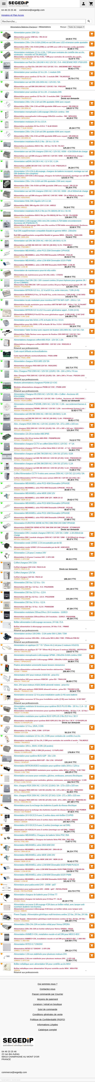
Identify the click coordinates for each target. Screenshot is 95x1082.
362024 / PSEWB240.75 (23, 227)
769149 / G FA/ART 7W (23, 307)
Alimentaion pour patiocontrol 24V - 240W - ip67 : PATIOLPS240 (40, 889)
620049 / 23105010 (21, 921)
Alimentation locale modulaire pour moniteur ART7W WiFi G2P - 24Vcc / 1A (47, 300)
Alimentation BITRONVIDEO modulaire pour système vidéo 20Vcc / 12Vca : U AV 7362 (49, 770)
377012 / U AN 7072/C (22, 782)
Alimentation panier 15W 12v (26, 32)
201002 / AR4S (20, 178)
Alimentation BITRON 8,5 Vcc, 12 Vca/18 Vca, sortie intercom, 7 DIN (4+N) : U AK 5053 (49, 295)
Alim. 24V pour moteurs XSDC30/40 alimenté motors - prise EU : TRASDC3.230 (46, 689)
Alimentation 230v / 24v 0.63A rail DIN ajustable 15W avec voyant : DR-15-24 (46, 186)
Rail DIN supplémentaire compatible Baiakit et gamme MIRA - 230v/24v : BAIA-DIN (48, 235)
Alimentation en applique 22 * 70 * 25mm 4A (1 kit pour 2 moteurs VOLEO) (46, 645)
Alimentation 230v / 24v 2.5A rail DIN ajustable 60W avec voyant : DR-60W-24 (46, 136)
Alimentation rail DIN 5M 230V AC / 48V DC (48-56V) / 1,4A (40, 414)
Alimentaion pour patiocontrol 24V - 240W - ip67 (35, 885)
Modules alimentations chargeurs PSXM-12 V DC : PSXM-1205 (40, 387)
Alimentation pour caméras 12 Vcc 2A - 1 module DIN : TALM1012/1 (42, 77)
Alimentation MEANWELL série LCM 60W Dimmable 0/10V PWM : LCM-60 (44, 879)
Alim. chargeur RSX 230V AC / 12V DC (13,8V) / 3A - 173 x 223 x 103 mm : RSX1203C (48, 790)
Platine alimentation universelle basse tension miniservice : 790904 (42, 669)
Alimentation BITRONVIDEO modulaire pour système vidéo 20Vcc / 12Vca (46, 766)
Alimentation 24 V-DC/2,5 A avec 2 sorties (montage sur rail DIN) (42, 825)
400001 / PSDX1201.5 (22, 168)
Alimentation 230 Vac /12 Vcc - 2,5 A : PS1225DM (34, 597)
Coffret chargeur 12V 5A (24, 573)
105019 (17, 970)
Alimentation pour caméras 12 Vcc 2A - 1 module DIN (37, 72)
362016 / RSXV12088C (23, 401)
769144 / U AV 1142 (21, 316)
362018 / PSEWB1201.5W (24, 410)
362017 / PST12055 (22, 336)
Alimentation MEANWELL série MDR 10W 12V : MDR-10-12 (38, 498)
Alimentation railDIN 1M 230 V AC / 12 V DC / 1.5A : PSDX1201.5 (40, 166)
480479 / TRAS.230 (21, 681)
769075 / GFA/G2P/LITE (23, 326)
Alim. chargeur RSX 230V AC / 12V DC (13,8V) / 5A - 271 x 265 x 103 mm (46, 424)
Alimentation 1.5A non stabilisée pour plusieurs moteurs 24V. (40, 954)
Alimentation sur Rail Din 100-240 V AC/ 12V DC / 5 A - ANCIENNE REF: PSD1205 (50, 62)
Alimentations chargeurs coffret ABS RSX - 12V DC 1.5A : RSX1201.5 (42, 344)
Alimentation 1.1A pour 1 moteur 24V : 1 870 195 (34, 557)
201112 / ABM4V (20, 911)
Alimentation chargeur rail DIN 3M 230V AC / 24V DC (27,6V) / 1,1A (43, 464)
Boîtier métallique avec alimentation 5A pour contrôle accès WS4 (42, 964)
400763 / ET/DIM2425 (22, 529)
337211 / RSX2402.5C (22, 802)
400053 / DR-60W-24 (22, 138)
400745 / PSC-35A (21, 842)
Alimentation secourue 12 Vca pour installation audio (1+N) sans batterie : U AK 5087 (49, 699)
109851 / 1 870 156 (21, 951)
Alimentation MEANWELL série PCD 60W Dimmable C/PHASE (42, 503)
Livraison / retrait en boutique (47, 1004)
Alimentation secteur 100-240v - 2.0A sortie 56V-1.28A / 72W (40, 634)
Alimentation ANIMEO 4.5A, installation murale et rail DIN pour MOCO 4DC (47, 934)
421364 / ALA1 (19, 901)
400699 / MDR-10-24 (22, 861)
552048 (17, 640)
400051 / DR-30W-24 (22, 108)
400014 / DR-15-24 (21, 188)
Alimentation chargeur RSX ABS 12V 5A (31, 361)
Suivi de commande (47, 1009)
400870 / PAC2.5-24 (22, 569)
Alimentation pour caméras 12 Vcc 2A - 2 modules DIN (37, 92)
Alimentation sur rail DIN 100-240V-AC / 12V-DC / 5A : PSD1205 (40, 86)
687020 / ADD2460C (22, 197)
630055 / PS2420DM (22, 619)
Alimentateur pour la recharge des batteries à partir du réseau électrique (45, 805)
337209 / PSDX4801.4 (22, 420)
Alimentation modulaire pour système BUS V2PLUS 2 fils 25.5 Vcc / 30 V (46, 716)
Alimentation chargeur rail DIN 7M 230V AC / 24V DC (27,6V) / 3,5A (43, 454)
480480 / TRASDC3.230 (23, 691)
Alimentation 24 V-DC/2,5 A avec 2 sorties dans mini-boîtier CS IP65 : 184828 (46, 820)
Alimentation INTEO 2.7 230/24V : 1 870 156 (32, 949)
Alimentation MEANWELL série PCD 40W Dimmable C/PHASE (42, 483)
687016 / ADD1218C (22, 539)
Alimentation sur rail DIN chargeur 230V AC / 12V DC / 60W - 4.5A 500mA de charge (51, 151)
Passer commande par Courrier (47, 994)
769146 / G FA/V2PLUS (23, 723)
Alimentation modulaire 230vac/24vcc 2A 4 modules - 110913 (40, 612)
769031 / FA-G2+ (20, 148)
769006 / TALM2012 (22, 742)
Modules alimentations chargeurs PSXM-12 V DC (35, 383)
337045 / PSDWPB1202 (23, 440)
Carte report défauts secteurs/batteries (30, 351)
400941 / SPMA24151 (22, 661)
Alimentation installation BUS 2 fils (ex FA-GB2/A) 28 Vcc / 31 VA (42, 211)
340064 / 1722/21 (21, 277)
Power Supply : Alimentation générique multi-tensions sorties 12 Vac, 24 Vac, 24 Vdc (51, 914)
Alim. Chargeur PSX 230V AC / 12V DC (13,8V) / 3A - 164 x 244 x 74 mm (46, 371)
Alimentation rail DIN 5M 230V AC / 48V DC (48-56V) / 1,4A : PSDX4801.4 (43, 418)
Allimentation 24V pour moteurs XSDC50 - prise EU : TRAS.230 (40, 679)
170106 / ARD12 (20, 207)
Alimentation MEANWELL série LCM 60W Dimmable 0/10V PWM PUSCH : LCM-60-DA (49, 869)
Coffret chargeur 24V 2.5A (25, 563)
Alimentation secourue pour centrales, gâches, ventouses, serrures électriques (48, 776)
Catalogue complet (47, 1029)
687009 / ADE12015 (22, 549)
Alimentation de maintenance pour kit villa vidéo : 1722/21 (38, 275)
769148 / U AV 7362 (21, 772)
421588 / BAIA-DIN (21, 237)
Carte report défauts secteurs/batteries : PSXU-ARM (35, 356)
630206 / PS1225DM (22, 599)
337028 (17, 378)
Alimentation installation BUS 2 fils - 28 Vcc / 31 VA (36, 142)
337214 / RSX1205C (22, 368)
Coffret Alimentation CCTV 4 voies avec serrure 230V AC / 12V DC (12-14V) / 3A (49, 473)
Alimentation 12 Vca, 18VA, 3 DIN (28, 726)
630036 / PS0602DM (22, 609)
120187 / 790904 (20, 671)
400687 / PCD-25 (20, 257)
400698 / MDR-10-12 (22, 500)
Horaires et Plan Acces (12, 15)
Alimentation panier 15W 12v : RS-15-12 (30, 37)
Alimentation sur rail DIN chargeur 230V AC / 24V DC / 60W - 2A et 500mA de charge (51, 191)
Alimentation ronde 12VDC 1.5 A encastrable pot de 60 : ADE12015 (41, 547)
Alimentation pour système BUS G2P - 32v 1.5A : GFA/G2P (38, 760)
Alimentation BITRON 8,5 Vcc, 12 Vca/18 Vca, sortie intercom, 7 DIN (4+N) (46, 290)
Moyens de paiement (47, 999)
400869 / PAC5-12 (21, 579)
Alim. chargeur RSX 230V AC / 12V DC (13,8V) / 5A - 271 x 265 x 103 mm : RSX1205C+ (49, 428)
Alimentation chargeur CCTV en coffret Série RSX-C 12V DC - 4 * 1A (44, 444)
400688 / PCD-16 (20, 519)
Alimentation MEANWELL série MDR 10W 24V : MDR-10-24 (38, 859)
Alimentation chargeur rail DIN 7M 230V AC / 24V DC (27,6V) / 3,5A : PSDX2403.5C (47, 458)
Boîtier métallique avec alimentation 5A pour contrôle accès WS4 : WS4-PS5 (46, 968)
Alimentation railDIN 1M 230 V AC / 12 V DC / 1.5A (36, 161)
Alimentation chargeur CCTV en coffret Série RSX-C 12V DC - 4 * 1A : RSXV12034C (48, 448)
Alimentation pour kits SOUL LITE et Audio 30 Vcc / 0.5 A (38, 320)
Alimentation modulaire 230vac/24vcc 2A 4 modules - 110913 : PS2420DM (44, 617)
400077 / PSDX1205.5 (22, 69)
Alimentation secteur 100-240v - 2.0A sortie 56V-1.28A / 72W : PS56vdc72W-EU (46, 638)
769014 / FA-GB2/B (21, 217)
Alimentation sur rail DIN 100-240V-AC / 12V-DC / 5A (37, 82)
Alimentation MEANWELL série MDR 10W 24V (34, 855)
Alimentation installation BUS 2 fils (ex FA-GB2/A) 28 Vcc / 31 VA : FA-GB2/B (46, 215)
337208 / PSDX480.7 (22, 247)
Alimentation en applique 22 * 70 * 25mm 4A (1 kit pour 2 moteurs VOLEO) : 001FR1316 (50, 650)
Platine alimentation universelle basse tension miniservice (39, 665)
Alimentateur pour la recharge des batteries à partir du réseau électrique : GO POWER (50, 810)
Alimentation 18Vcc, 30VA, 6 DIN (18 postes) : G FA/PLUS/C (38, 750)
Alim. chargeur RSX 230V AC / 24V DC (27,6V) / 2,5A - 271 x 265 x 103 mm (47, 795)
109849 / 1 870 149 (21, 960)
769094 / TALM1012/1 (22, 79)
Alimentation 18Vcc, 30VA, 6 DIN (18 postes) (33, 746)
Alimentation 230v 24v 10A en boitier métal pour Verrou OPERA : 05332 (43, 929)
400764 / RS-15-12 (21, 39)
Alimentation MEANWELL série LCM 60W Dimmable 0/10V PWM (42, 875)
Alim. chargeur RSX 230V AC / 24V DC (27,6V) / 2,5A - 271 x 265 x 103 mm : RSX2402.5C (50, 800)
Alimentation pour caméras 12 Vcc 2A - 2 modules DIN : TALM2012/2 (42, 96)
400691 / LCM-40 (21, 267)
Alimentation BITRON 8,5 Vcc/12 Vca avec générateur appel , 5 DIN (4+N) (46, 310)
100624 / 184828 (20, 822)
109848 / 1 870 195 (21, 559)
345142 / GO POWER (22, 812)
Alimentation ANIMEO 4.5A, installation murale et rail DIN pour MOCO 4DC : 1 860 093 (49, 939)
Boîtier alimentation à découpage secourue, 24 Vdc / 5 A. (38, 622)
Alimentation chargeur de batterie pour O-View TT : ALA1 (38, 899)
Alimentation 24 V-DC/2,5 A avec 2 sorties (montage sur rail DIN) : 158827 (44, 830)
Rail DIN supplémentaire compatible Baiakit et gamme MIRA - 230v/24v (45, 231)
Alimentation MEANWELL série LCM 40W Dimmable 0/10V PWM (42, 260)
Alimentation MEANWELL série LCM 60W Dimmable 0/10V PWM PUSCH (46, 865)
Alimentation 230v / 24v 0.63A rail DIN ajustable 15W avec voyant (42, 181)
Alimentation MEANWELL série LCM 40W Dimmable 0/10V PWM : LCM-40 (44, 265)
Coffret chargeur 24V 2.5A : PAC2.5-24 (30, 567)
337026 (17, 346)
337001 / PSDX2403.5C (23, 460)
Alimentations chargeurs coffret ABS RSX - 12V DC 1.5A (38, 340)
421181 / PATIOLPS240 (23, 891)
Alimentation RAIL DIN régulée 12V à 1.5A (32, 201)
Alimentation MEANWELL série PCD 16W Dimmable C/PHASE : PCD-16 (43, 518)
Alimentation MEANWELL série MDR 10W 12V (34, 493)
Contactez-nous (47, 989)
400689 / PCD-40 (20, 490)
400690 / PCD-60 (20, 510)
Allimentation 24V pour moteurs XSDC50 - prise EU (36, 675)
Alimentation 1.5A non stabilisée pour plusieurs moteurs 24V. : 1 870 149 (44, 958)
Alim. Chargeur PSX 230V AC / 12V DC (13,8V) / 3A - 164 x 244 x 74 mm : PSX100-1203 (49, 376)
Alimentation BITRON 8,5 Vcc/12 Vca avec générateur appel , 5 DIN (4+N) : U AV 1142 (49, 314)
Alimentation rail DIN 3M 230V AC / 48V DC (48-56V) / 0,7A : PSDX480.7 (43, 245)
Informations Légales (47, 1024)
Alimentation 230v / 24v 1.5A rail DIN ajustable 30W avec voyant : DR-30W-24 (46, 106)
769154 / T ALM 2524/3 (23, 128)
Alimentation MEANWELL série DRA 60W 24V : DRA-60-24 (38, 849)
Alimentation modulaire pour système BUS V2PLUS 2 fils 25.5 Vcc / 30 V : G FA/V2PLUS (50, 721)
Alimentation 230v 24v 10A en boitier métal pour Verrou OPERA (42, 924)
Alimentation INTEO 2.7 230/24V (28, 944)
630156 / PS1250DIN (22, 589)
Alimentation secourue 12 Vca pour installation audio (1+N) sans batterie (45, 695)
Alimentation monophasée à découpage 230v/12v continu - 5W (41, 112)
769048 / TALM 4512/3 (23, 59)
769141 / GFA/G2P (21, 762)
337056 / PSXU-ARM (22, 358)
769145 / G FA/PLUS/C (23, 752)
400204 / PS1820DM (22, 287)
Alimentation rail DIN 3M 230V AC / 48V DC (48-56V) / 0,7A (40, 241)
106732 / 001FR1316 (22, 652)
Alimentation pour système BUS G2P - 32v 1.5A (35, 756)
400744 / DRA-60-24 (22, 851)
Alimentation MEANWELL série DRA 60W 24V (34, 845)
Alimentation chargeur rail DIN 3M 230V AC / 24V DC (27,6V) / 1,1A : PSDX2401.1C (47, 468)
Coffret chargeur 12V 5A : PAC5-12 (28, 577)
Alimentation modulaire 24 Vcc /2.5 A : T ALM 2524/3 (35, 126)
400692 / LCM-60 (21, 881)
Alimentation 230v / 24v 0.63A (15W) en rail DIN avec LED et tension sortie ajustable (51, 42)
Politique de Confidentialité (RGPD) (47, 1019)
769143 (17, 701)
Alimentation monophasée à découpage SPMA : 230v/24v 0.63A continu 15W (48, 655)
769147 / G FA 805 (21, 713)
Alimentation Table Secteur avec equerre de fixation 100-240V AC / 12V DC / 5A (49, 330)
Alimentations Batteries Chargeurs (23, 27)
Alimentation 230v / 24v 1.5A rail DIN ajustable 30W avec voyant (42, 102)
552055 (17, 629)
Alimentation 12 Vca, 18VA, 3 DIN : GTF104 (31, 730)
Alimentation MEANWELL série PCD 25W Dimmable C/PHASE (42, 251)
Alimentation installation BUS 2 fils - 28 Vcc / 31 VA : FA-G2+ (39, 146)
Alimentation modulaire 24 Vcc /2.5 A (30, 122)
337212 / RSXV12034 (22, 480)
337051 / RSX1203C (22, 792)
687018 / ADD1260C (22, 158)
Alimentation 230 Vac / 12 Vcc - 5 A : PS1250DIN (33, 587)
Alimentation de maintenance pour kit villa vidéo (35, 270)
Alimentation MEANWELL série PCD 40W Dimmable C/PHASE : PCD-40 (43, 488)
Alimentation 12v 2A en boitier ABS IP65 (31, 434)
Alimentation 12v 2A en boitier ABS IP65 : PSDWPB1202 (37, 438)
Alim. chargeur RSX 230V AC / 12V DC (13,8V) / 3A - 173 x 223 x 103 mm (46, 786)
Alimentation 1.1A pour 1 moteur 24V (30, 553)
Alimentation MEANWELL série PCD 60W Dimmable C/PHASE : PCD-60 (43, 508)
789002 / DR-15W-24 (22, 49)
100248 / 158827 (20, 832)
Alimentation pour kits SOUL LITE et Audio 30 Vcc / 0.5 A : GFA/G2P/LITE (44, 324)
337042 (17, 389)
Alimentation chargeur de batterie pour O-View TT (35, 895)
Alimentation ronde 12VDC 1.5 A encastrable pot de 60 (38, 543)
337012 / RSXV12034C (23, 450)
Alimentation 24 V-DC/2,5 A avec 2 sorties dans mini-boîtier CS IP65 (43, 815)
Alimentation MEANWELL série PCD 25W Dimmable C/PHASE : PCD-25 (43, 255)
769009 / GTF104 (21, 732)
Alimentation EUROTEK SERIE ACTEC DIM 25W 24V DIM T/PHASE (44, 523)
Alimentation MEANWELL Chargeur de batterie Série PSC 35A (41, 835)
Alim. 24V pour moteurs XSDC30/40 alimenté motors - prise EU (41, 685)
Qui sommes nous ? (47, 984)
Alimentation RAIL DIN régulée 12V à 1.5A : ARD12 (35, 205)
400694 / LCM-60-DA (22, 871)
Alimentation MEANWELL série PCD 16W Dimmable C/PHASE (42, 513)
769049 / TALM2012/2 (22, 98)
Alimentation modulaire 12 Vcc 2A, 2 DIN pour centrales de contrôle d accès (47, 736)
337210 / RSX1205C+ (22, 430)
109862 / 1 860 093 (21, 941)
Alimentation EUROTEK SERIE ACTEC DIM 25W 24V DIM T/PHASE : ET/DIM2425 (47, 527)
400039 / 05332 (20, 931)
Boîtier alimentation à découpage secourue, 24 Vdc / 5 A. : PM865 (41, 627)
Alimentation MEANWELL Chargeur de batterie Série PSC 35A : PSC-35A (44, 840)
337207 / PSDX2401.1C (23, 470)
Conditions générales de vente (48, 1014)
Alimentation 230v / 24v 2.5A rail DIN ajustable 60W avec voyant (42, 132)
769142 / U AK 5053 (22, 297)
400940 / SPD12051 (22, 118)
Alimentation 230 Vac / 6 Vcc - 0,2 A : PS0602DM (34, 607)
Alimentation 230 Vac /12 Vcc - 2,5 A (30, 592)
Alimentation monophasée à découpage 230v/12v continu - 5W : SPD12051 (45, 116)
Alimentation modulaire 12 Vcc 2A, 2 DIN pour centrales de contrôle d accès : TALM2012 (51, 740)
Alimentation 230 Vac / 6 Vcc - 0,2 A (29, 602)
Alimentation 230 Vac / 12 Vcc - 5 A (29, 582)
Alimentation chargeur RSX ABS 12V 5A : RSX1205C (35, 366)
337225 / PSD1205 (21, 88)
